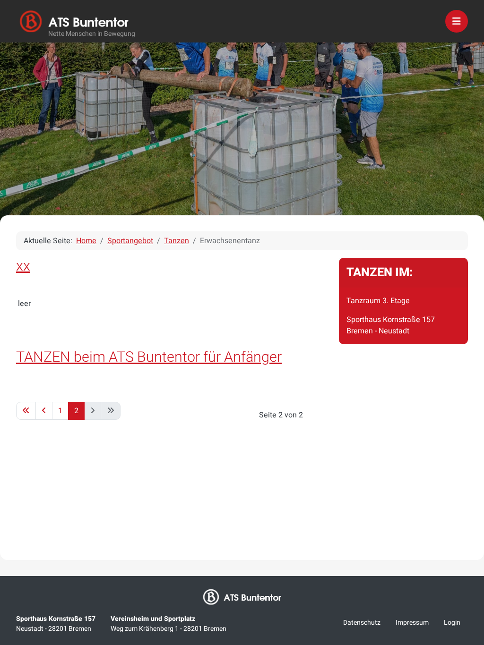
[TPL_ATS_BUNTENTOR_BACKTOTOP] (464, 538)
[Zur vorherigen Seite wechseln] (43, 411)
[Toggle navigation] (456, 21)
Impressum (412, 623)
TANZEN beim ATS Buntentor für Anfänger (149, 357)
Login (452, 623)
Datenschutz (361, 623)
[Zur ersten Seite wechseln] (26, 411)
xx (23, 266)
